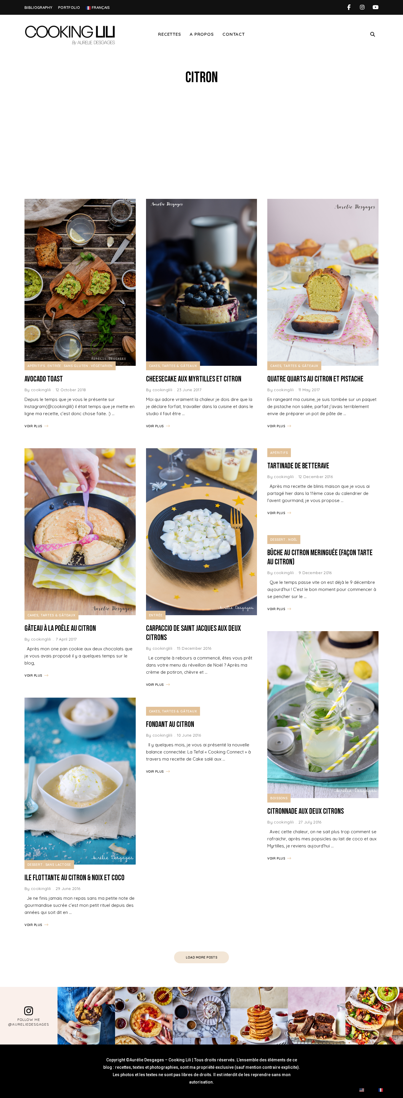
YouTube (375, 7)
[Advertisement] (201, 142)
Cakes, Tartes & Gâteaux (51, 615)
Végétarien (102, 366)
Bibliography (38, 7)
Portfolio (69, 7)
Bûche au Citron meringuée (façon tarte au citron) (320, 557)
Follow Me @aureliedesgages (28, 1022)
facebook (349, 7)
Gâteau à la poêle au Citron (60, 628)
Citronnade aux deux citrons (305, 811)
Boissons (279, 798)
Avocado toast (43, 379)
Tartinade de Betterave (298, 466)
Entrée (54, 366)
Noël (292, 539)
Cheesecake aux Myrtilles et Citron (193, 379)
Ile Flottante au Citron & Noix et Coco (74, 878)
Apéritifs (36, 366)
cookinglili (41, 389)
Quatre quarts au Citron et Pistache (315, 379)
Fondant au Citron (170, 724)
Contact (233, 34)
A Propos (202, 34)
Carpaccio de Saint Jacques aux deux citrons (193, 633)
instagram (362, 7)
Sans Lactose (58, 865)
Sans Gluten (76, 366)
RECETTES (169, 34)
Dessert (35, 865)
